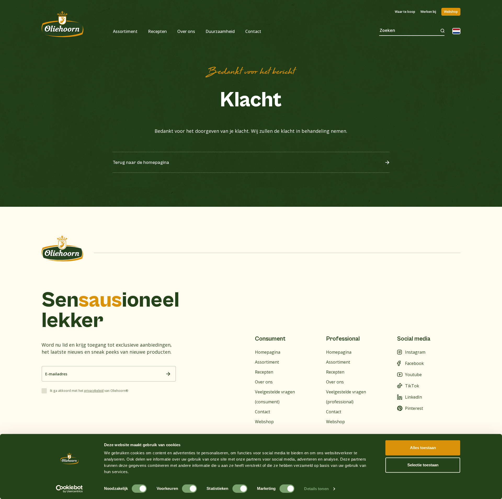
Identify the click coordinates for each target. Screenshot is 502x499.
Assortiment (125, 31)
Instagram (415, 352)
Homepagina (267, 352)
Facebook (414, 363)
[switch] (189, 488)
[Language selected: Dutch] (456, 31)
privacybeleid (94, 390)
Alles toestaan (423, 447)
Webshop (451, 11)
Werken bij (428, 11)
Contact (253, 31)
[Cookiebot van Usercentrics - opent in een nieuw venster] (69, 489)
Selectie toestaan (422, 465)
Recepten (157, 31)
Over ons (186, 31)
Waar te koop (405, 11)
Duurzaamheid (220, 31)
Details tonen (316, 488)
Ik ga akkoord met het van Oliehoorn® (89, 390)
